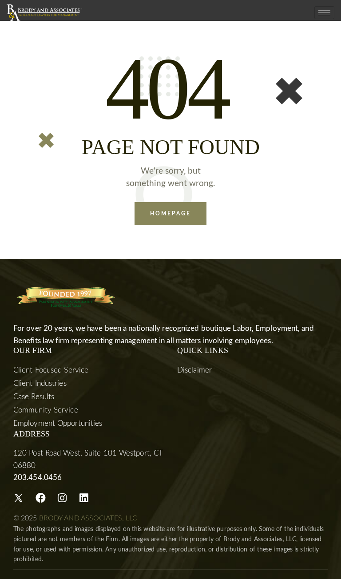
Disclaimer (194, 370)
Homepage (170, 213)
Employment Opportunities (57, 423)
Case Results (33, 397)
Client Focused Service (50, 370)
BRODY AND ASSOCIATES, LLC (88, 518)
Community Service (45, 410)
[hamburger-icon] (324, 12)
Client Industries (40, 383)
